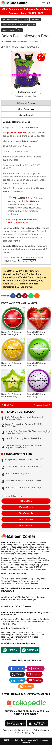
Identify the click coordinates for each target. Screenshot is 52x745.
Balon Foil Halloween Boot (25, 35)
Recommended (8, 30)
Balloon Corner (20, 740)
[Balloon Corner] (14, 3)
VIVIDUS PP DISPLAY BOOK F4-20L (23, 487)
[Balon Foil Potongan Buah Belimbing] (13, 380)
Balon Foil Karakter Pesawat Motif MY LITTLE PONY (24, 425)
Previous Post (41, 405)
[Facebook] (13, 295)
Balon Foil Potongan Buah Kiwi (37, 364)
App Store (39, 724)
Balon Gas (24, 19)
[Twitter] (19, 295)
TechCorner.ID (26, 513)
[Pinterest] (25, 295)
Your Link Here (26, 519)
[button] (37, 295)
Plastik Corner (26, 507)
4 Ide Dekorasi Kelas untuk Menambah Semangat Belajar (24, 418)
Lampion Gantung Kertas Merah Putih (24, 438)
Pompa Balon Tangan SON (18, 473)
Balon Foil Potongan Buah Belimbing (11, 395)
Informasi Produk (26, 103)
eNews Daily (26, 501)
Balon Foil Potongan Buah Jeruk (11, 364)
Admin (7, 46)
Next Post (9, 405)
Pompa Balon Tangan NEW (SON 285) (24, 459)
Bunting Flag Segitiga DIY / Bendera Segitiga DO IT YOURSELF (28, 432)
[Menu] (43, 3)
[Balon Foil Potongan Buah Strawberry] (39, 318)
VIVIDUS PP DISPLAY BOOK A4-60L (23, 466)
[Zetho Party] (9, 706)
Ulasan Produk (26, 115)
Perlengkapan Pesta (27, 25)
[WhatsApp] (31, 295)
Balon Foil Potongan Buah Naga (37, 395)
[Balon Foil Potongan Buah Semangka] (13, 318)
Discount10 (35, 19)
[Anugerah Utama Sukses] (29, 706)
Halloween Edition (9, 25)
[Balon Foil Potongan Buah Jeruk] (13, 349)
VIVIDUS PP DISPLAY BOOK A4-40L (24, 480)
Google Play (18, 724)
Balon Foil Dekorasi (10, 19)
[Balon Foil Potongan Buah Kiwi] (39, 349)
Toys (19, 30)
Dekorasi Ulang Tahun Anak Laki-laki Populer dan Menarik (24, 446)
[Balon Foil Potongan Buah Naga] (39, 380)
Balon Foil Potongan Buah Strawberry (37, 333)
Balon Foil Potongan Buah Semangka (11, 333)
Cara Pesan (24, 109)
